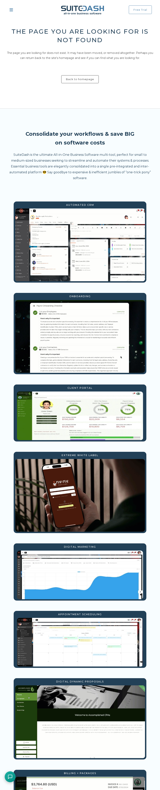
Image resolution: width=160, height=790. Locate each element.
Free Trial (140, 9)
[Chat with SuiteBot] (10, 776)
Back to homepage (80, 79)
